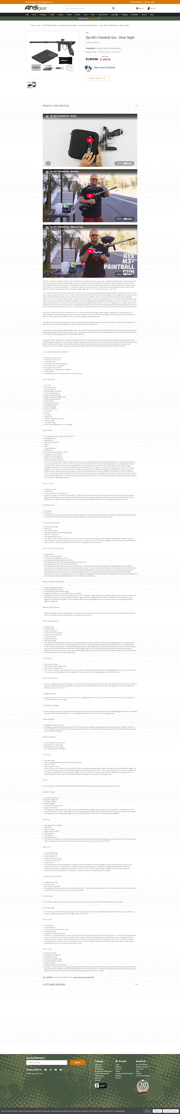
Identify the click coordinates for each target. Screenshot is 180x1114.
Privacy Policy (99, 1076)
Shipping (118, 1076)
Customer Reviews (54, 984)
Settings (147, 1111)
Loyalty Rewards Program (124, 1073)
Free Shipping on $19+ (45, 2)
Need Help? (151, 2)
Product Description (56, 105)
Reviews (97, 1080)
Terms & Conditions (142, 1076)
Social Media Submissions (103, 1071)
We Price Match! (30, 2)
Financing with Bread (102, 1073)
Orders (117, 1071)
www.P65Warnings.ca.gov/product (84, 977)
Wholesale (98, 1067)
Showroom (98, 1078)
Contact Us (98, 1064)
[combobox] (90, 8)
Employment (99, 1069)
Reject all (157, 1111)
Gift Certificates (141, 1064)
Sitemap (139, 1073)
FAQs (137, 1071)
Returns (118, 1078)
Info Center (140, 1069)
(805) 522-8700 (137, 2)
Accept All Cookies (170, 1111)
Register (118, 1067)
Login (117, 1064)
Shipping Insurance (142, 1067)
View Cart (118, 1069)
